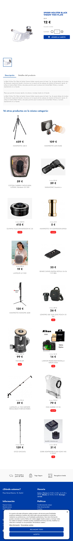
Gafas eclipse (7, 509)
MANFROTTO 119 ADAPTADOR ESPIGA (53, 229)
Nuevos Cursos (7, 505)
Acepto (36, 534)
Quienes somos (7, 507)
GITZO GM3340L (20, 451)
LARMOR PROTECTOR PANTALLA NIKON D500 (53, 362)
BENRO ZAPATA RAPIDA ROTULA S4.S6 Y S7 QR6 (53, 272)
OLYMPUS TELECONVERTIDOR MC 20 (20, 229)
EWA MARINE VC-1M (53, 407)
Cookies (39, 509)
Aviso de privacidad (43, 507)
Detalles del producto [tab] (27, 75)
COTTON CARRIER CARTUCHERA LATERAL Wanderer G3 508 (19, 186)
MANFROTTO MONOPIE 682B (19, 313)
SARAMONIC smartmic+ (53, 187)
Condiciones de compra (44, 505)
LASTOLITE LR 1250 (19, 273)
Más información (14, 525)
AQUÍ (38, 519)
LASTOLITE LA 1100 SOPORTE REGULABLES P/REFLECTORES (19, 408)
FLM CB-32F (20, 361)
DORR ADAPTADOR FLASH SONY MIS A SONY (53, 452)
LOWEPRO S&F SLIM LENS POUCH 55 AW (53, 315)
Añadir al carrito (57, 37)
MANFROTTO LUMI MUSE (53, 146)
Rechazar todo (36, 529)
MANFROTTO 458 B (20, 146)
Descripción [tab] (9, 75)
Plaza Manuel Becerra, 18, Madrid (13, 493)
